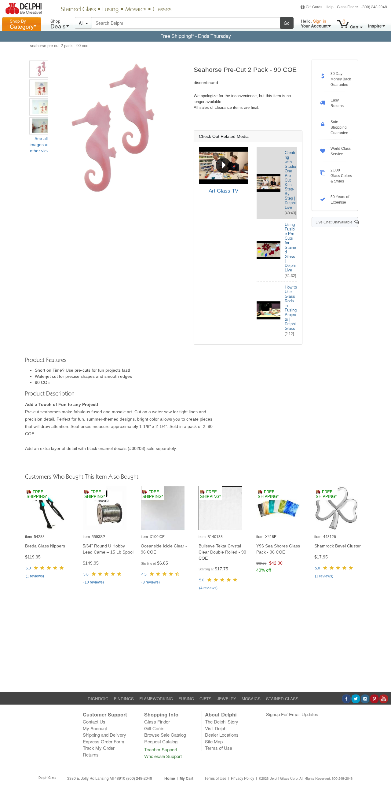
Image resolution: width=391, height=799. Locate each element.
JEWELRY (226, 698)
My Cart (186, 778)
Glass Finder (347, 6)
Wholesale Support (163, 756)
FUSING (186, 698)
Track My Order (99, 748)
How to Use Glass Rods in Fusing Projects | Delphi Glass (291, 307)
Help (330, 6)
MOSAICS (251, 698)
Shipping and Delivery (104, 734)
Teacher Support (160, 749)
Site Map (214, 741)
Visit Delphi (216, 728)
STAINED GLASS (282, 698)
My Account (95, 728)
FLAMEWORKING (156, 698)
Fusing (110, 9)
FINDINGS (124, 698)
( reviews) (35, 576)
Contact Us (94, 721)
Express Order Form (103, 741)
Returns (91, 754)
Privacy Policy (242, 778)
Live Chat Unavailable (335, 222)
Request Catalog (160, 741)
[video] (223, 165)
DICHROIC (98, 698)
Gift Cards (314, 6)
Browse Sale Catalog (165, 734)
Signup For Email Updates (292, 714)
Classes (162, 9)
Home (169, 778)
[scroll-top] (382, 782)
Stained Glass (78, 9)
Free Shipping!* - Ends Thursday (195, 35)
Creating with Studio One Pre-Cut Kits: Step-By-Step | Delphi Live (290, 180)
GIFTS (205, 698)
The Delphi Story (221, 721)
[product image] (51, 508)
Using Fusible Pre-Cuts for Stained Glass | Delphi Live (290, 247)
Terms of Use (218, 748)
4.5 (144, 574)
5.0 (28, 568)
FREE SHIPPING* (37, 494)
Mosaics (135, 9)
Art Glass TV (223, 191)
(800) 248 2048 (374, 6)
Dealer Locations (222, 734)
